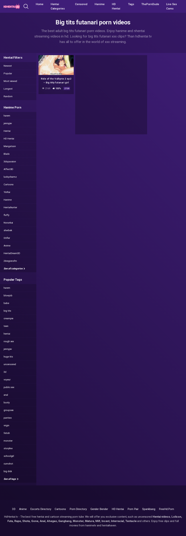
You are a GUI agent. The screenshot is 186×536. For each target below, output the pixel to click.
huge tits (8, 356)
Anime (7, 245)
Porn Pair (133, 509)
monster (8, 440)
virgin (6, 425)
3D (13, 509)
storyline (8, 448)
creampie (8, 318)
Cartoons (8, 184)
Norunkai (8, 222)
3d (5, 372)
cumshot (8, 463)
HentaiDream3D (12, 253)
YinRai (7, 192)
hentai (7, 333)
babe (6, 303)
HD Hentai (116, 6)
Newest (8, 65)
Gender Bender (99, 509)
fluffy (6, 215)
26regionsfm (10, 261)
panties (7, 417)
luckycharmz (10, 176)
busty (7, 402)
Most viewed (10, 81)
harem (7, 115)
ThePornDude (150, 4)
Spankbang (148, 509)
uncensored (10, 364)
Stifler (7, 238)
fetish (7, 433)
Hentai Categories (58, 6)
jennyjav (8, 123)
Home (39, 4)
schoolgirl (9, 456)
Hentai (7, 131)
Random (8, 96)
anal (6, 394)
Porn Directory (78, 509)
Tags (131, 4)
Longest (8, 88)
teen (6, 326)
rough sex (9, 341)
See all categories (13, 268)
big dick (8, 471)
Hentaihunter (10, 207)
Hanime (100, 4)
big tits (7, 310)
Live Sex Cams (171, 6)
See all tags (10, 479)
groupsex (9, 410)
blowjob (8, 295)
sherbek (8, 230)
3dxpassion (10, 161)
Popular (8, 73)
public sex (9, 387)
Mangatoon (10, 146)
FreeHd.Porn (166, 509)
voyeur (7, 379)
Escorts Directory (40, 509)
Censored (81, 4)
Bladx (7, 154)
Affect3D (8, 169)
